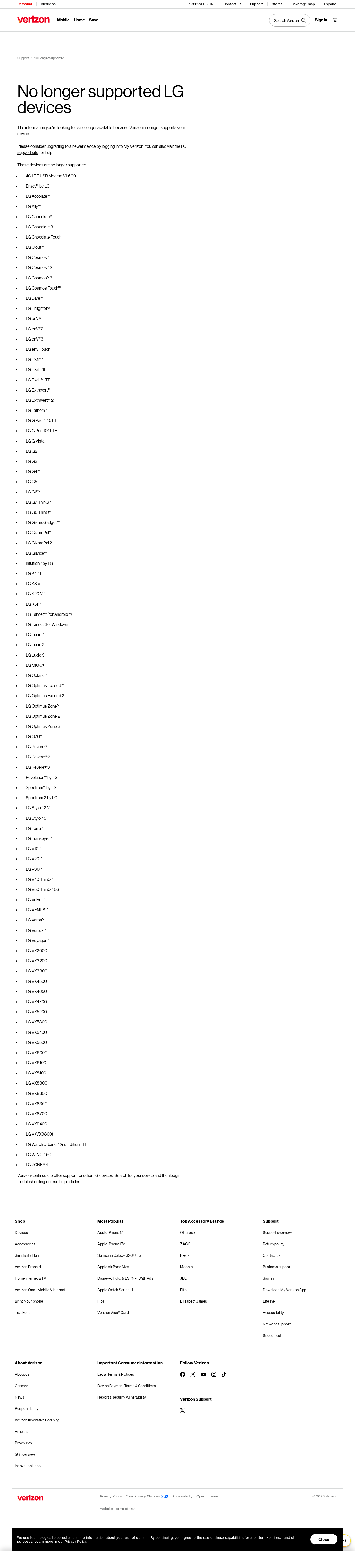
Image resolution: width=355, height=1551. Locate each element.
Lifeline (269, 1301)
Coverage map (303, 4)
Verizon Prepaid (28, 1267)
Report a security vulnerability (121, 1397)
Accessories (25, 1244)
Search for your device (134, 1175)
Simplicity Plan (27, 1255)
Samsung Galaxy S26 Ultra (119, 1255)
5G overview (25, 1454)
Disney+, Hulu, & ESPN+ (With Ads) (126, 1278)
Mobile (63, 19)
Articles (21, 1431)
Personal (24, 4)
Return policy (274, 1244)
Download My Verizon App (284, 1289)
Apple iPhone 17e (111, 1244)
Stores (277, 4)
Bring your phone (29, 1301)
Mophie (186, 1267)
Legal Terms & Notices (115, 1374)
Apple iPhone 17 (110, 1232)
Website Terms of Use (118, 1509)
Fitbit (184, 1289)
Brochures (23, 1443)
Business (48, 4)
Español (330, 4)
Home (79, 19)
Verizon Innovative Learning (37, 1420)
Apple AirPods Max (113, 1267)
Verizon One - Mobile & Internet (40, 1289)
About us (22, 1374)
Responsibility (26, 1408)
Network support (277, 1324)
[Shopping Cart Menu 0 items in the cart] (335, 19)
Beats (185, 1255)
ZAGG (185, 1244)
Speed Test (272, 1335)
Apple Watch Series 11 (115, 1289)
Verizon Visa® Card (113, 1312)
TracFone (22, 1312)
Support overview (277, 1232)
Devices (21, 1232)
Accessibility (273, 1312)
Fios (101, 1301)
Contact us (232, 4)
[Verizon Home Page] (33, 19)
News (19, 1397)
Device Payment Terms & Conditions (126, 1385)
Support (256, 4)
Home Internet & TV (30, 1278)
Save (93, 19)
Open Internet (208, 1496)
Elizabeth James (193, 1301)
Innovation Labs (28, 1466)
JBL (183, 1278)
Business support (277, 1267)
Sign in (268, 1278)
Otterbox (187, 1232)
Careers (21, 1385)
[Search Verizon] (289, 20)
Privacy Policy (111, 1496)
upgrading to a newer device (71, 146)
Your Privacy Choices (143, 1496)
